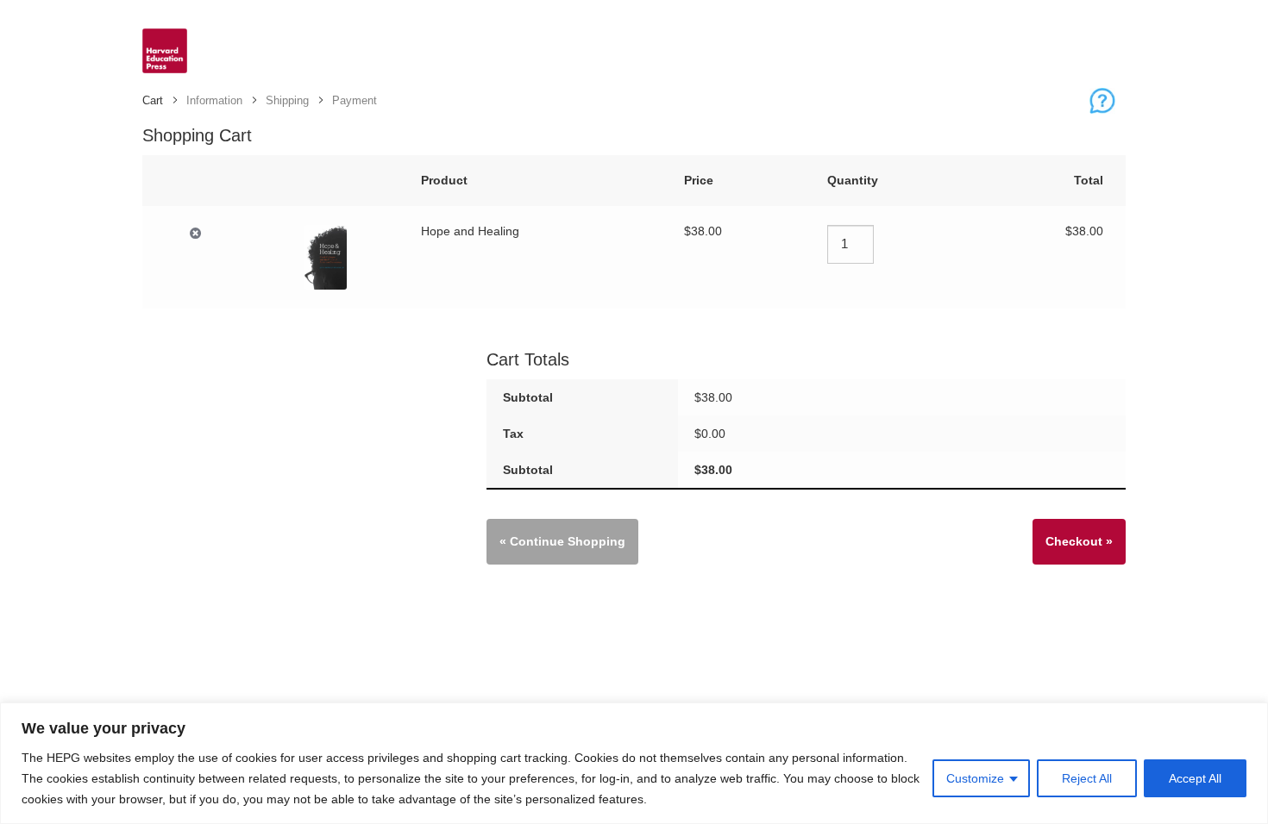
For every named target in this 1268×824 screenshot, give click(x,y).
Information (214, 100)
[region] (634, 763)
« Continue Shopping (562, 541)
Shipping (287, 100)
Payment (354, 100)
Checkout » (1079, 541)
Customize (975, 778)
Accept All (1195, 778)
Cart (152, 100)
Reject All (1087, 778)
